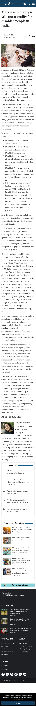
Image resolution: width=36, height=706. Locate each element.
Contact (4, 666)
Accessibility (23, 652)
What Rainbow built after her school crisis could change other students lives (18, 482)
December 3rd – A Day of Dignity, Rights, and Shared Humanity (22, 529)
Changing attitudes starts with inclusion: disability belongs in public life (20, 550)
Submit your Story (8, 643)
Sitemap (4, 655)
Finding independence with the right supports (17, 492)
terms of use (19, 699)
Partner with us (7, 652)
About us (23, 643)
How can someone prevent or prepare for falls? (17, 510)
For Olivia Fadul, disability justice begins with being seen (17, 501)
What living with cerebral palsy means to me (21, 538)
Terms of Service (25, 646)
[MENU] (33, 4)
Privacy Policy (24, 649)
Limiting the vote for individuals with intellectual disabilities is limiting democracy (22, 571)
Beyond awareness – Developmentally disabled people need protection (21, 560)
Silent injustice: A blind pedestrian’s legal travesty (16, 472)
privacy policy (29, 697)
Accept (18, 703)
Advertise (5, 646)
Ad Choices (5, 649)
